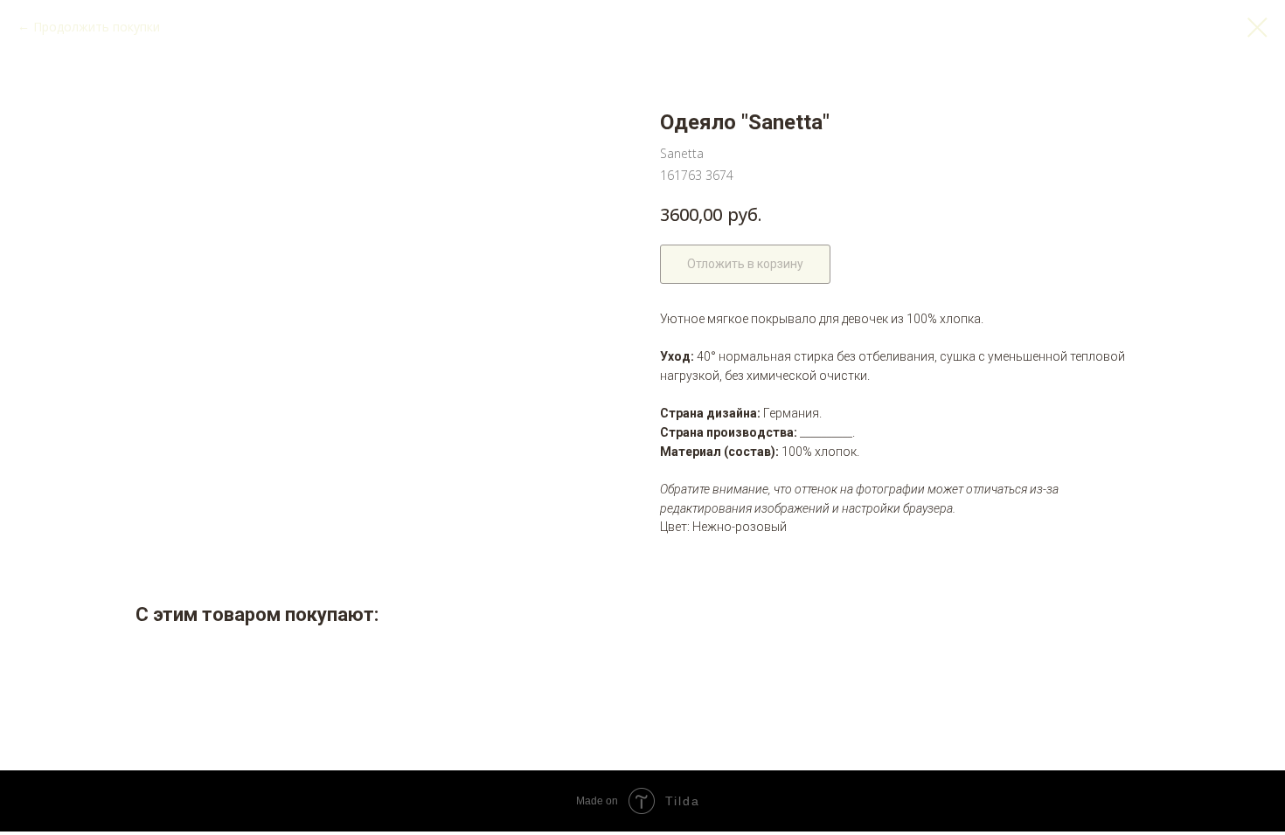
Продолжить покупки (96, 26)
